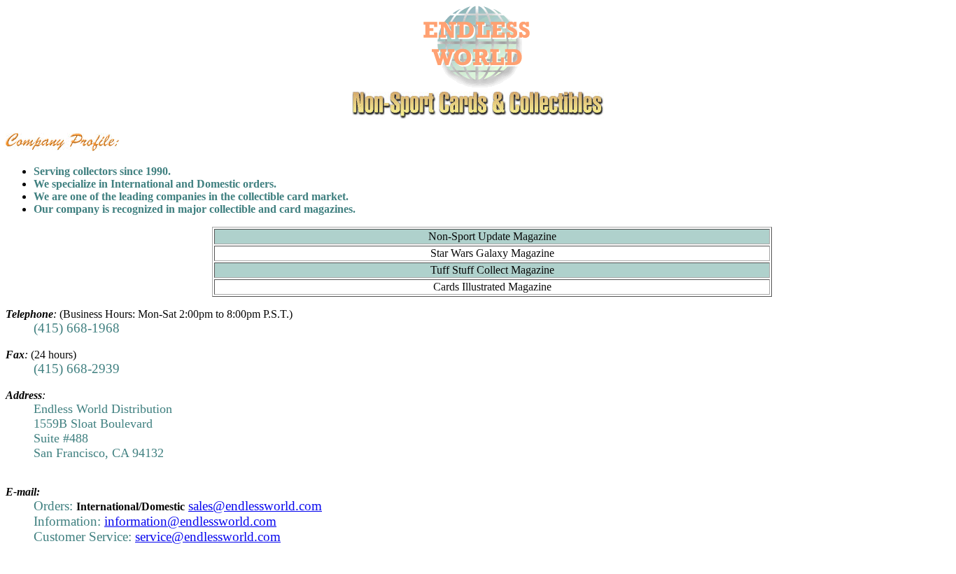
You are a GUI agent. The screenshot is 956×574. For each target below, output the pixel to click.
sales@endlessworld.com (255, 505)
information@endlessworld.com (190, 521)
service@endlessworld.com (208, 536)
